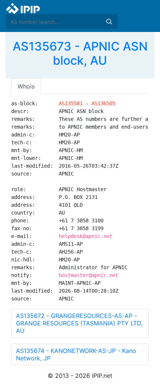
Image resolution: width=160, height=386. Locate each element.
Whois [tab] (26, 86)
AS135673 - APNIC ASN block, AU (80, 53)
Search (109, 21)
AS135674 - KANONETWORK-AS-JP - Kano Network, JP (76, 354)
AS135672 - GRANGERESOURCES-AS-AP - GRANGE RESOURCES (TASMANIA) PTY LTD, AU (79, 323)
